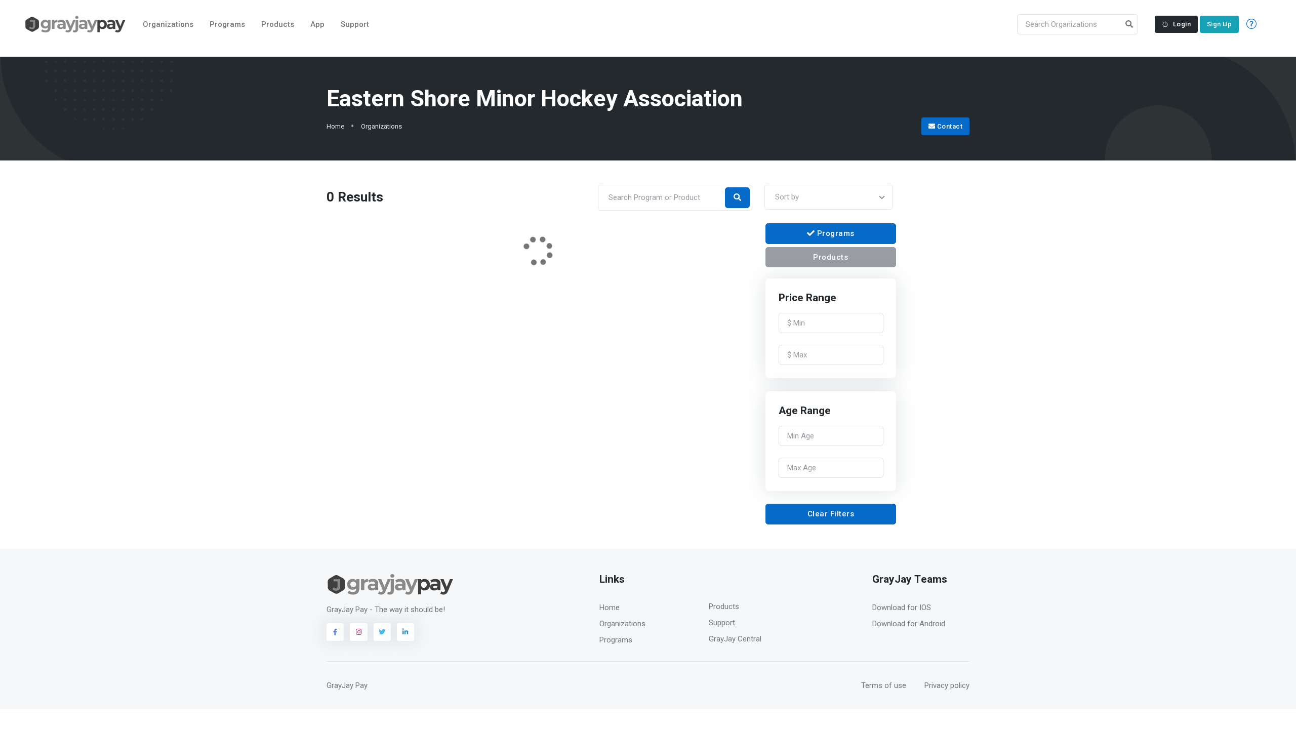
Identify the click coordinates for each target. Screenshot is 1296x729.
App (317, 24)
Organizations (168, 24)
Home (335, 126)
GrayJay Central (735, 638)
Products (277, 24)
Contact (948, 126)
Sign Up (1219, 24)
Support (355, 24)
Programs (227, 24)
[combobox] (828, 197)
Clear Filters (831, 513)
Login (1182, 24)
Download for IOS (901, 607)
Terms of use (883, 685)
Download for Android (908, 623)
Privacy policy (946, 685)
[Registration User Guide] (1253, 24)
